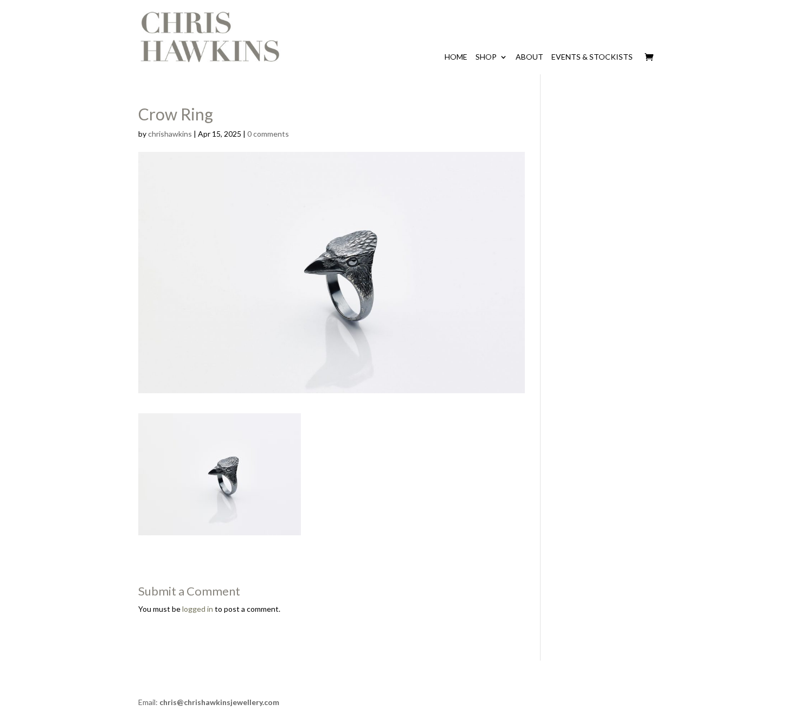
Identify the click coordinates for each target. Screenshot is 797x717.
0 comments (268, 133)
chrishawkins (170, 133)
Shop (486, 56)
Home (456, 56)
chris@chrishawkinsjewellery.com (219, 702)
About (529, 56)
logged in (197, 608)
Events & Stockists (592, 56)
